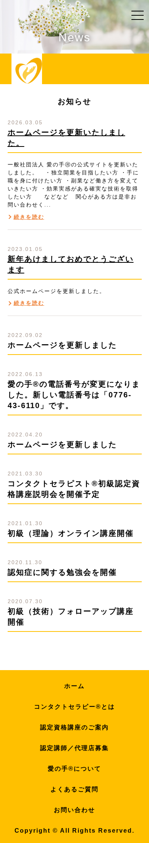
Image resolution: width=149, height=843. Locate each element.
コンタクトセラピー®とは (74, 706)
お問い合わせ (74, 810)
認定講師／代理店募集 (74, 748)
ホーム (74, 686)
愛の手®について (74, 768)
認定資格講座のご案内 (74, 727)
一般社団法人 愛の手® (28, 70)
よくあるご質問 (74, 789)
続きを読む (29, 217)
